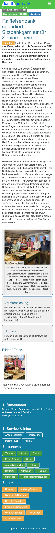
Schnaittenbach (13, 518)
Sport (29, 459)
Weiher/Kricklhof (13, 512)
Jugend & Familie (14, 465)
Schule (33, 465)
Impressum (34, 434)
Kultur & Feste (12, 459)
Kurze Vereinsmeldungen (34, 476)
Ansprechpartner (13, 434)
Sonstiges (10, 476)
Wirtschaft (26, 470)
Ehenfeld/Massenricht (16, 506)
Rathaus (42, 470)
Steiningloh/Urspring (15, 495)
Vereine (9, 453)
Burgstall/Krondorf (14, 501)
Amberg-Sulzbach (30, 489)
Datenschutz (11, 440)
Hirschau (9, 489)
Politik (36, 453)
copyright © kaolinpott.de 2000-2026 (27, 528)
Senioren (9, 470)
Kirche (23, 453)
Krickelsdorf (34, 512)
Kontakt (28, 440)
